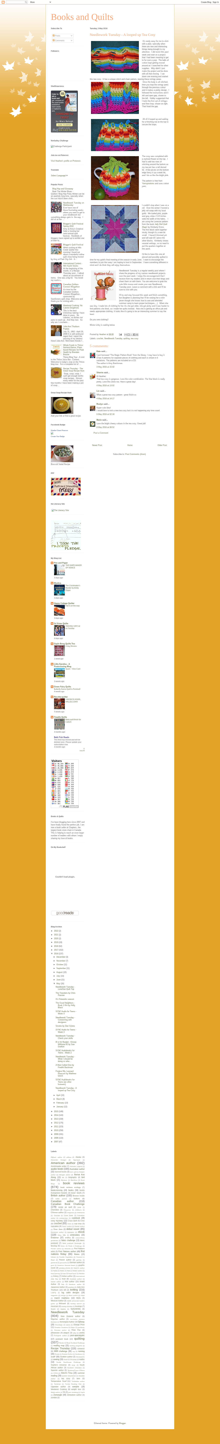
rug (74, 1351)
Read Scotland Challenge (76, 1343)
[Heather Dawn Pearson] (52, 434)
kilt (65, 1290)
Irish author (69, 1281)
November (61, 961)
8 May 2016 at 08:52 (105, 427)
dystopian (70, 1232)
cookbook (76, 1218)
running (81, 1351)
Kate (99, 351)
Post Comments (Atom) (135, 454)
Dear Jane (58, 1229)
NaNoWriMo (76, 1309)
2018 (56, 946)
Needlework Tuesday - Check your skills (65, 1037)
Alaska (78, 1157)
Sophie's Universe (59, 1365)
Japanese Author (58, 1287)
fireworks (68, 1249)
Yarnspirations (148, 183)
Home (129, 445)
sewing (56, 1359)
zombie (54, 1397)
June (58, 980)
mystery (63, 1309)
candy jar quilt (65, 1207)
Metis (78, 1298)
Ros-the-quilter (61, 697)
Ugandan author (58, 1387)
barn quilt (73, 1172)
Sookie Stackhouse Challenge (68, 1362)
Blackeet (64, 1180)
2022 (56, 931)
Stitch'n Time (67, 1373)
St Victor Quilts (61, 623)
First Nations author (67, 1251)
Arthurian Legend (76, 1166)
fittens (76, 1254)
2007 (56, 1142)
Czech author (67, 1226)
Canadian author (62, 1201)
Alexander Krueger (58, 1160)
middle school (71, 1301)
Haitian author (77, 1271)
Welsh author (55, 1392)
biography (72, 1177)
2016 (56, 953)
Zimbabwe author (74, 1395)
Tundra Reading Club (73, 1384)
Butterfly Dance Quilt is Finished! (67, 689)
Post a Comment (101, 433)
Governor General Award (66, 1265)
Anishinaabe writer (58, 1166)
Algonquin (76, 1160)
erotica (68, 1238)
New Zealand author (70, 1316)
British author (58, 1195)
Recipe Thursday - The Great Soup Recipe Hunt (73, 369)
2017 (56, 950)
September (61, 968)
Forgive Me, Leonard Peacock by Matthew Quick (66, 1073)
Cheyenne (67, 1210)
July (58, 976)
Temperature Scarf (58, 1381)
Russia (57, 1354)
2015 (56, 1111)
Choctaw (57, 1215)
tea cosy (134, 338)
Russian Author (67, 1354)
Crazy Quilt (72, 1221)
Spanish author (57, 1370)
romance (81, 1349)
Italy (62, 1284)
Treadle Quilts (60, 717)
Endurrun (55, 1237)
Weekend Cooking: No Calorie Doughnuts (72, 306)
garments (54, 1262)
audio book (57, 1169)
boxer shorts (76, 1193)
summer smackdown (69, 1376)
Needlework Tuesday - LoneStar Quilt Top (65, 988)
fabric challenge (68, 1240)
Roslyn (100, 404)
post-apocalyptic (77, 1335)
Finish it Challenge (75, 1246)
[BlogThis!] (128, 334)
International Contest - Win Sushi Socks (72, 264)
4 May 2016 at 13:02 (105, 385)
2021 (56, 935)
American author (63, 1163)
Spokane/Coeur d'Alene (76, 1370)
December (61, 957)
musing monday (66, 1306)
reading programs (76, 1346)
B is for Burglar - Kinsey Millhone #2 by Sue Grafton (66, 1044)
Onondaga (59, 1325)
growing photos (64, 1268)
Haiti (68, 1271)
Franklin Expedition (66, 1257)
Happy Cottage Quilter (64, 603)
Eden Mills (62, 1235)
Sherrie (100, 372)
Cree (83, 1221)
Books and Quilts (82, 17)
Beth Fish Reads (61, 737)
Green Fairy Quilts (62, 687)
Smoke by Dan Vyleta (65, 1026)
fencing (54, 1246)
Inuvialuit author (76, 1279)
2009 (56, 1134)
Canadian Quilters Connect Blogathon (71, 285)
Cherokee (55, 1210)
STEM (55, 1373)
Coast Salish (68, 1215)
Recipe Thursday (60, 1348)
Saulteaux (78, 1354)
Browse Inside (79, 1196)
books (71, 1190)
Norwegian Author (67, 1322)
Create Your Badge (58, 436)
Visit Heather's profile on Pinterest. (66, 161)
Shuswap (73, 1359)
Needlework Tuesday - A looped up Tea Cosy (66, 1089)
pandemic (81, 1327)
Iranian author (56, 1281)
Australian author (77, 1169)
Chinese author (57, 1212)
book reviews (74, 1183)
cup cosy (78, 1224)
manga (63, 1295)
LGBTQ (53, 1293)
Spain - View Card (73, 669)
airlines (68, 1157)
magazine (54, 1295)
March (59, 1099)
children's (78, 1210)
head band (72, 1273)
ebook (81, 1232)
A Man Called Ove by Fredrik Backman (65, 1066)
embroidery (75, 1235)
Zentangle (57, 1395)
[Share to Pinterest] (137, 334)
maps (83, 1295)
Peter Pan (76, 1330)
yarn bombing (73, 1392)
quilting (126, 338)
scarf (53, 1357)
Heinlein (82, 1273)
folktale (53, 1257)
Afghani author (56, 1157)
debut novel (72, 1229)
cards (79, 1207)
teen (78, 1378)
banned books (61, 1172)
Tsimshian (57, 1384)
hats (64, 1273)
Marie (99, 420)
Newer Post (97, 445)
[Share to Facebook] (134, 334)
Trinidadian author (78, 1381)
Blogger (122, 1423)
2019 (56, 942)
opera (68, 1325)
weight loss (76, 1389)
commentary (63, 1218)
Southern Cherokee (74, 1368)
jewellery (71, 1287)
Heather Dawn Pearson (59, 430)
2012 (56, 1123)
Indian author (67, 1276)
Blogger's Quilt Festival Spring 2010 (73, 225)
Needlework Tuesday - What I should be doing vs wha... (65, 1058)
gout (52, 1265)
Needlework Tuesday (113, 338)
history (56, 1276)
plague (66, 1333)
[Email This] (125, 334)
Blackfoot (74, 1180)
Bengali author (64, 1175)
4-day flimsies (71, 646)
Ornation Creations (61, 1327)
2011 (56, 1126)
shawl (65, 1359)
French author (65, 1260)
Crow (69, 1224)
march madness (61, 1298)
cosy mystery (57, 1221)
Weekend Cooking (59, 1389)
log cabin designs (70, 1292)
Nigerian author (58, 1319)
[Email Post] (120, 334)
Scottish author (66, 1357)
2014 (56, 1115)
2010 (56, 1130)
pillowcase (55, 1333)
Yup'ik (83, 1392)
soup (73, 1365)
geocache (63, 1262)
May (58, 983)
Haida (55, 1271)
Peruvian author (60, 1330)
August (59, 972)
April (58, 1095)
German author (76, 1262)
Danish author (80, 1226)
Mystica (57, 583)
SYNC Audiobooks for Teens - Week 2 (65, 1051)
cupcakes (55, 1226)
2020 (56, 938)
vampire (75, 1386)
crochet (100, 338)
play (74, 1333)
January (60, 1106)
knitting (74, 1289)
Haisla (62, 1271)
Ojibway (81, 1322)
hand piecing (55, 1273)
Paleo (73, 1327)
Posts (57, 36)
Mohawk (62, 1303)
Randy (61, 1343)
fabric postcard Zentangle (72, 1243)
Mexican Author (57, 1301)
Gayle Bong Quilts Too (64, 644)
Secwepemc (80, 1357)
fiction (63, 1246)
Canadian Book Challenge (68, 1204)
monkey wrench (76, 1303)
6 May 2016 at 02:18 (105, 414)
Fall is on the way (73, 606)
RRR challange (60, 1351)
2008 (56, 1138)
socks (82, 1359)
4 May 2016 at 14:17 (105, 398)
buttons (77, 1199)
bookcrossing (56, 1190)
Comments (59, 40)
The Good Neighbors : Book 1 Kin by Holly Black (65, 1005)
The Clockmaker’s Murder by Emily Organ (73, 587)
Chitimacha (81, 1212)
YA (64, 1392)
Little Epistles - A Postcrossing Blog (62, 665)
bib (63, 1177)
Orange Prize (79, 1325)
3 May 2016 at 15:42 (105, 367)
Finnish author (56, 1249)
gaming (78, 1260)
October (60, 964)
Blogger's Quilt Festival (73, 245)
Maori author (73, 1295)
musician (54, 1306)
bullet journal (61, 1199)
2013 (56, 1119)
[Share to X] (131, 334)
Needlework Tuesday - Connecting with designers (65, 1019)
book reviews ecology (70, 1187)
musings (78, 1306)
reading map (58, 1345)
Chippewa (70, 1212)
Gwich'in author (79, 1268)
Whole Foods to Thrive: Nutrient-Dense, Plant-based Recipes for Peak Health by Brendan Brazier (73, 350)
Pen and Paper (61, 563)
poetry (82, 1333)
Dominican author (57, 1232)
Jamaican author (75, 1284)
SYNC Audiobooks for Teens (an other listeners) (65, 1082)
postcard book (62, 1339)
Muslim (53, 1309)
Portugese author (60, 1335)
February (60, 1103)
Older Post (162, 445)
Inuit (63, 1279)
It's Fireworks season (65, 999)
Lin (98, 391)
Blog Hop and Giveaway (62, 189)
